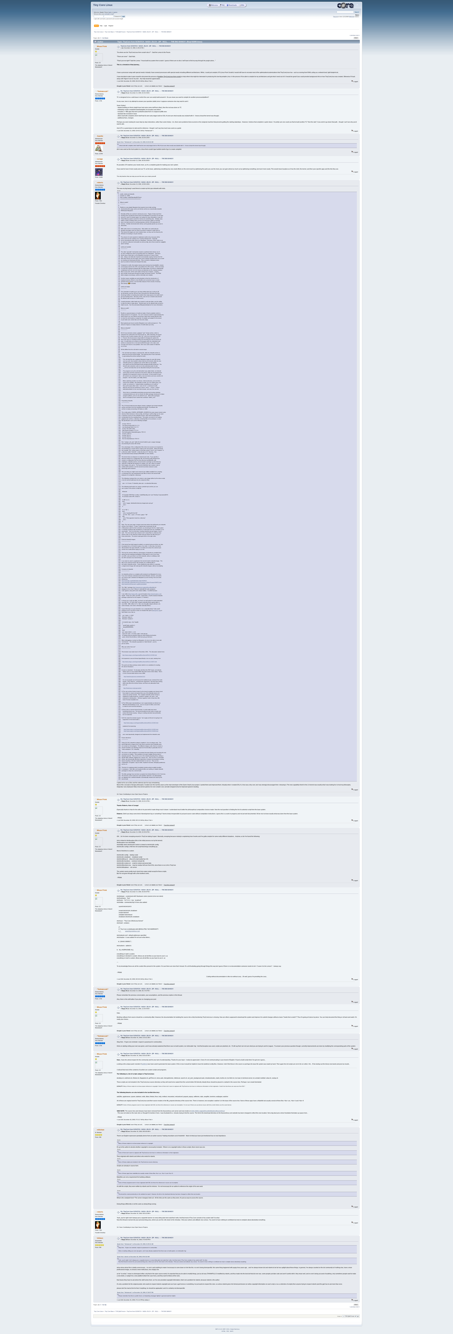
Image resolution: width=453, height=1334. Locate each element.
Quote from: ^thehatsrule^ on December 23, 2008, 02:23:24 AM (135, 142)
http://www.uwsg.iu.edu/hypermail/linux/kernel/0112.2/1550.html (141, 729)
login (110, 12)
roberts (100, 182)
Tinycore (335, 16)
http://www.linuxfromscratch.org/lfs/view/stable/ (134, 584)
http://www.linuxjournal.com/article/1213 (134, 676)
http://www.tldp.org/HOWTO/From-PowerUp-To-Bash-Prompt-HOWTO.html (141, 582)
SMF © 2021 (226, 1329)
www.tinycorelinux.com (132, 931)
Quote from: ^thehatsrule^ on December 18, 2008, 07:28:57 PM (135, 1292)
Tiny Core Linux (102, 5)
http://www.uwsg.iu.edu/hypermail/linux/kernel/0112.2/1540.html (141, 722)
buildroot (144, 1064)
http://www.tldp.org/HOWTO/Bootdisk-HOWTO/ (134, 580)
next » (358, 35)
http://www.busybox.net (154, 594)
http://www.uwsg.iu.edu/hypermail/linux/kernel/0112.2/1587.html (139, 661)
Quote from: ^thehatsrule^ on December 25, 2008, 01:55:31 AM (135, 1244)
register (115, 12)
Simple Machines (234, 1329)
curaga (100, 159)
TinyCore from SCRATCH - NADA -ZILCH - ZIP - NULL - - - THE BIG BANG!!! (146, 46)
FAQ (222, 5)
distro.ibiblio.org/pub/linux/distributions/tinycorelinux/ (208, 1111)
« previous (353, 35)
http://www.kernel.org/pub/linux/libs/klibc (144, 587)
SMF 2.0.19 (218, 1329)
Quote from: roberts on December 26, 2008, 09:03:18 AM (133, 1256)
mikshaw (100, 1130)
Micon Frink (102, 46)
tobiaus (100, 1238)
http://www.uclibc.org (134, 594)
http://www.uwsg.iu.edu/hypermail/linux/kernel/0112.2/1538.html (139, 655)
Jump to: (339, 1316)
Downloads (233, 5)
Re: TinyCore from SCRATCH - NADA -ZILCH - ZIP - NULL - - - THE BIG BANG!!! (147, 91)
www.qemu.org (156, 610)
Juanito (100, 136)
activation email (109, 14)
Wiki (242, 5)
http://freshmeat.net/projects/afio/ (132, 688)
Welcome (214, 5)
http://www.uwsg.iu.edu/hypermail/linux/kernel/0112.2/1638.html (141, 731)
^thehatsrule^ (102, 91)
